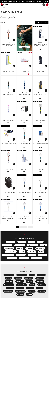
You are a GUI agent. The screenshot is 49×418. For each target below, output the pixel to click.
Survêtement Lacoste (12, 258)
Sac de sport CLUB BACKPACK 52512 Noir (8, 193)
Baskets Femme (10, 287)
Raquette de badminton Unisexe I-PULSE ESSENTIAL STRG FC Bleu (40, 217)
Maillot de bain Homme (21, 284)
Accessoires (11, 17)
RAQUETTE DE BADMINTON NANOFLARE (40, 193)
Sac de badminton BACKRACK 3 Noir (40, 95)
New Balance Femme (10, 241)
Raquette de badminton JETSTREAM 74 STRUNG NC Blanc (8, 217)
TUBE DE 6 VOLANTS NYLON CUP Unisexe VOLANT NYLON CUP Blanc (40, 46)
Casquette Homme (39, 278)
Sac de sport (39, 287)
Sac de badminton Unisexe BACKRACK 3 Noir (40, 70)
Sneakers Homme (19, 281)
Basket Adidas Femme (19, 245)
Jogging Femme (20, 294)
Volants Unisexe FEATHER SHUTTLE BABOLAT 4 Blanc (8, 119)
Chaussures (4, 17)
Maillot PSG (32, 284)
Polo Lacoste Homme (9, 248)
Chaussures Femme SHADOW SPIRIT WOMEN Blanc (24, 70)
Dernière (30, 226)
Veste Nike (41, 251)
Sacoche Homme (18, 278)
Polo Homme (29, 294)
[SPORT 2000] (7, 4)
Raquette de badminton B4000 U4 (24, 193)
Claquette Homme (39, 281)
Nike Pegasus (43, 245)
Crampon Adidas (32, 254)
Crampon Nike (19, 248)
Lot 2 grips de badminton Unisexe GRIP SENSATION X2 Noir (40, 144)
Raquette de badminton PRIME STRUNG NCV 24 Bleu (8, 168)
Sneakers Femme (9, 281)
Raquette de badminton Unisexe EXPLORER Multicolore (40, 119)
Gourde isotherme (41, 291)
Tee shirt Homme (41, 284)
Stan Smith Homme (21, 254)
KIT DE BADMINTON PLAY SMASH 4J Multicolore (8, 144)
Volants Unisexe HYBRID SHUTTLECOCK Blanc (24, 95)
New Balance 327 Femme (36, 258)
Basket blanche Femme (20, 291)
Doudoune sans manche (8, 284)
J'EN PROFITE (43, 1)
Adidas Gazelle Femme (7, 245)
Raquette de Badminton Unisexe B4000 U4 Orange (8, 45)
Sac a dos (32, 275)
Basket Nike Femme (42, 254)
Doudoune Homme (28, 278)
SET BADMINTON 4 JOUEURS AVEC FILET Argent (24, 119)
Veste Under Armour (40, 248)
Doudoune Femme (41, 275)
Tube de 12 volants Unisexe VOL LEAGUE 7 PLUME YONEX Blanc (8, 95)
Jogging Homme (20, 287)
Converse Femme (21, 241)
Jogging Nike (31, 241)
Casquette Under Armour (32, 245)
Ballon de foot (29, 281)
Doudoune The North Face (11, 251)
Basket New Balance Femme (8, 254)
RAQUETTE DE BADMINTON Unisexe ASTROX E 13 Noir (24, 144)
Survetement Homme (8, 291)
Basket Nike (22, 251)
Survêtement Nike (31, 251)
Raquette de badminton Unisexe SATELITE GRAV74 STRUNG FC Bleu (24, 218)
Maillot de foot (8, 278)
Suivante (24, 226)
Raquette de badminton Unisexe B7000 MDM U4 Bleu (40, 168)
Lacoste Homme (29, 248)
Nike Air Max (40, 241)
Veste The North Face (24, 258)
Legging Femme (30, 287)
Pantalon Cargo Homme (8, 275)
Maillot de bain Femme (21, 275)
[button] (47, 4)
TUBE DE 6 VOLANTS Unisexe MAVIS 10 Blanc (24, 168)
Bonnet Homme (32, 291)
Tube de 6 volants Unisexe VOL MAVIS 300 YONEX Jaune (8, 70)
